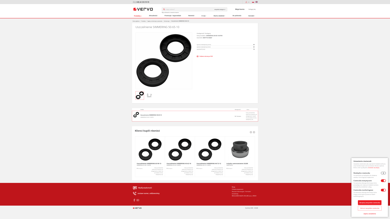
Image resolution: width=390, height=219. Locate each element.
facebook (134, 200)
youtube (137, 200)
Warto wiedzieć (219, 16)
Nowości (191, 16)
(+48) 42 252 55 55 (142, 2)
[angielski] (256, 2)
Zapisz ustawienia (370, 214)
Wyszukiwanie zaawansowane (170, 12)
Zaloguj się (252, 9)
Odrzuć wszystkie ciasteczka (369, 208)
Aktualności (153, 16)
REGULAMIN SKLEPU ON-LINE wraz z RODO (244, 196)
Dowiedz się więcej (373, 168)
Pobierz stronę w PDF (206, 56)
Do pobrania (237, 16)
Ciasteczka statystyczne (362, 181)
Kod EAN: (200, 38)
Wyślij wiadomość (145, 188)
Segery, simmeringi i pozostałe (154, 21)
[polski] (253, 2)
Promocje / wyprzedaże (173, 16)
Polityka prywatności (237, 189)
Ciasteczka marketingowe (363, 190)
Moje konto (239, 9)
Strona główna (136, 21)
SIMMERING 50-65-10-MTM (146, 117)
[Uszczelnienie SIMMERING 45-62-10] (180, 156)
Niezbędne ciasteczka (361, 173)
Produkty (137, 16)
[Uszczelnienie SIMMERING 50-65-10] (163, 61)
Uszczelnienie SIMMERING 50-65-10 (151, 115)
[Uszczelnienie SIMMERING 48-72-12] (210, 156)
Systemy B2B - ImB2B (251, 208)
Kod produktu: (201, 35)
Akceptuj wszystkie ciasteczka (369, 203)
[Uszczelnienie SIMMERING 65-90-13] (150, 156)
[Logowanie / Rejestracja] (246, 2)
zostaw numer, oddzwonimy (149, 193)
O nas (203, 16)
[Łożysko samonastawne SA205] (240, 156)
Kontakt (251, 16)
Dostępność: (200, 33)
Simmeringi (166, 21)
